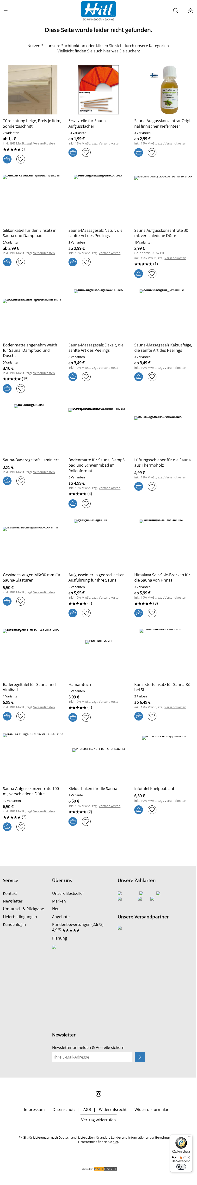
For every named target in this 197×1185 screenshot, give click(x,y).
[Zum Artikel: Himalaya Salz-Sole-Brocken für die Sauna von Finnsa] (164, 544)
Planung (59, 938)
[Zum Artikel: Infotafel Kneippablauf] (164, 757)
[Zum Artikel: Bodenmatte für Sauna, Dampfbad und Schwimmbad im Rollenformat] (98, 428)
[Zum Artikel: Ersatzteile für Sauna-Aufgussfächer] (98, 89)
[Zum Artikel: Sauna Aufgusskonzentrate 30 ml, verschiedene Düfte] (164, 199)
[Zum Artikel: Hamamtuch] (98, 653)
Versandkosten (44, 143)
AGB (87, 1109)
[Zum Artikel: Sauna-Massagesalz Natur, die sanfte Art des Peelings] (98, 199)
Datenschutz (64, 1109)
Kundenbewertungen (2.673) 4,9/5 (78, 927)
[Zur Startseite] (98, 10)
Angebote (61, 916)
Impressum (34, 1109)
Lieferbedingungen (20, 916)
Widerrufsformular (152, 1109)
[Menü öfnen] (7, 10)
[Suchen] (177, 11)
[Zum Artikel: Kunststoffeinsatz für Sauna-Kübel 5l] (164, 653)
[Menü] (189, 1137)
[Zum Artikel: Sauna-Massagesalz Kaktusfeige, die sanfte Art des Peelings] (164, 314)
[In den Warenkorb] (7, 159)
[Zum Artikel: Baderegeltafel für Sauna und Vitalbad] (33, 653)
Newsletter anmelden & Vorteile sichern (88, 1047)
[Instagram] (98, 1094)
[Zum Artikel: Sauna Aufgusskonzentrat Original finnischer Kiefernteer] (164, 89)
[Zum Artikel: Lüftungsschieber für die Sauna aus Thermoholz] (164, 428)
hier (115, 1142)
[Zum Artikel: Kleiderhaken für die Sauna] (98, 757)
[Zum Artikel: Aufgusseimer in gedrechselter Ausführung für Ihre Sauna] (98, 544)
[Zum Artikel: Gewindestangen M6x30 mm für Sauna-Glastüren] (33, 544)
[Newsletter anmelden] (140, 1057)
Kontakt (10, 893)
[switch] (181, 1167)
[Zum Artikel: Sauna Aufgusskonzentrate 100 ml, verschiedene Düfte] (33, 757)
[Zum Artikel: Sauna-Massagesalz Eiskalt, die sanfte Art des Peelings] (98, 314)
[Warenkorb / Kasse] (190, 11)
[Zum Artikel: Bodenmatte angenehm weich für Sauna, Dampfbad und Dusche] (33, 314)
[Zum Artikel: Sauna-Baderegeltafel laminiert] (33, 428)
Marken (59, 901)
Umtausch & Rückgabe (23, 908)
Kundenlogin (14, 924)
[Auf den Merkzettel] (20, 159)
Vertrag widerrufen (98, 1119)
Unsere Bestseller (68, 893)
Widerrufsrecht (113, 1109)
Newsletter (13, 901)
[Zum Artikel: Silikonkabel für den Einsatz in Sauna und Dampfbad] (33, 199)
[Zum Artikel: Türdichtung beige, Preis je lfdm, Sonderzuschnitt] (33, 89)
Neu (56, 908)
